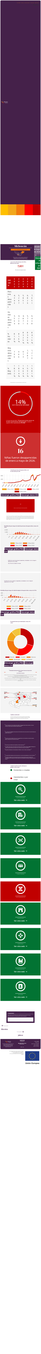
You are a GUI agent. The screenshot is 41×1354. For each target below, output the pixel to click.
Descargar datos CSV (29, 495)
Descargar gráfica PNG (10, 495)
